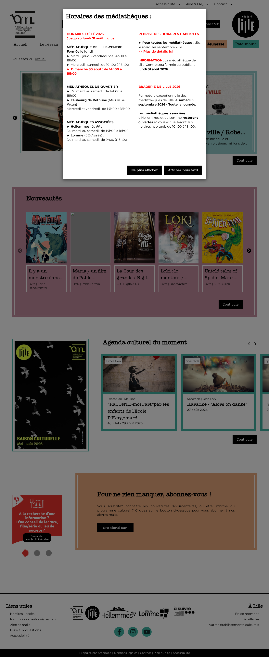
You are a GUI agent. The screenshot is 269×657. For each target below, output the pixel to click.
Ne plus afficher (144, 170)
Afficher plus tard (183, 170)
